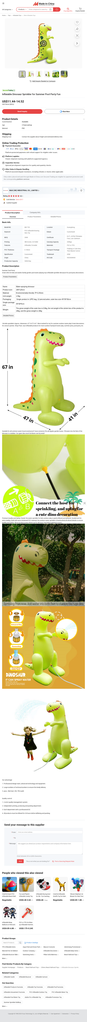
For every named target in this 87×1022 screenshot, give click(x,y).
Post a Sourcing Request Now (63, 861)
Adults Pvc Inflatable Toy (33, 997)
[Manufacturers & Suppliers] (43, 4)
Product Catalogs (32, 943)
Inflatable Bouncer (25, 977)
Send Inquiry (22, 111)
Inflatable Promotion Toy (53, 997)
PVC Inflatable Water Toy (60, 992)
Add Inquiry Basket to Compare (43, 81)
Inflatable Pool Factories (55, 987)
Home (4, 15)
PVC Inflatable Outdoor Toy (38, 992)
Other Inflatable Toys (29, 15)
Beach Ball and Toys (70, 955)
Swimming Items (28, 955)
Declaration (65, 1013)
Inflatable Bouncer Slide (10, 955)
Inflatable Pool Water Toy (12, 997)
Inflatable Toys (17, 15)
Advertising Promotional (72, 947)
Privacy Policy (75, 1013)
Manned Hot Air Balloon (10, 951)
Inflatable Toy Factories (35, 987)
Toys (9, 15)
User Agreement (55, 1013)
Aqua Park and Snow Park (31, 947)
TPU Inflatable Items (8, 947)
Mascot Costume (49, 947)
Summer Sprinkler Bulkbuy (12, 1002)
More (4, 1006)
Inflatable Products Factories (13, 987)
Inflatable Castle (9, 977)
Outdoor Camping (29, 951)
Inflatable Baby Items (71, 951)
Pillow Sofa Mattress (50, 955)
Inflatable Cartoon (42, 977)
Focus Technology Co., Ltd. (29, 1013)
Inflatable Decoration (51, 951)
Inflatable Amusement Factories (14, 992)
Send (20, 861)
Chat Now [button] (66, 112)
